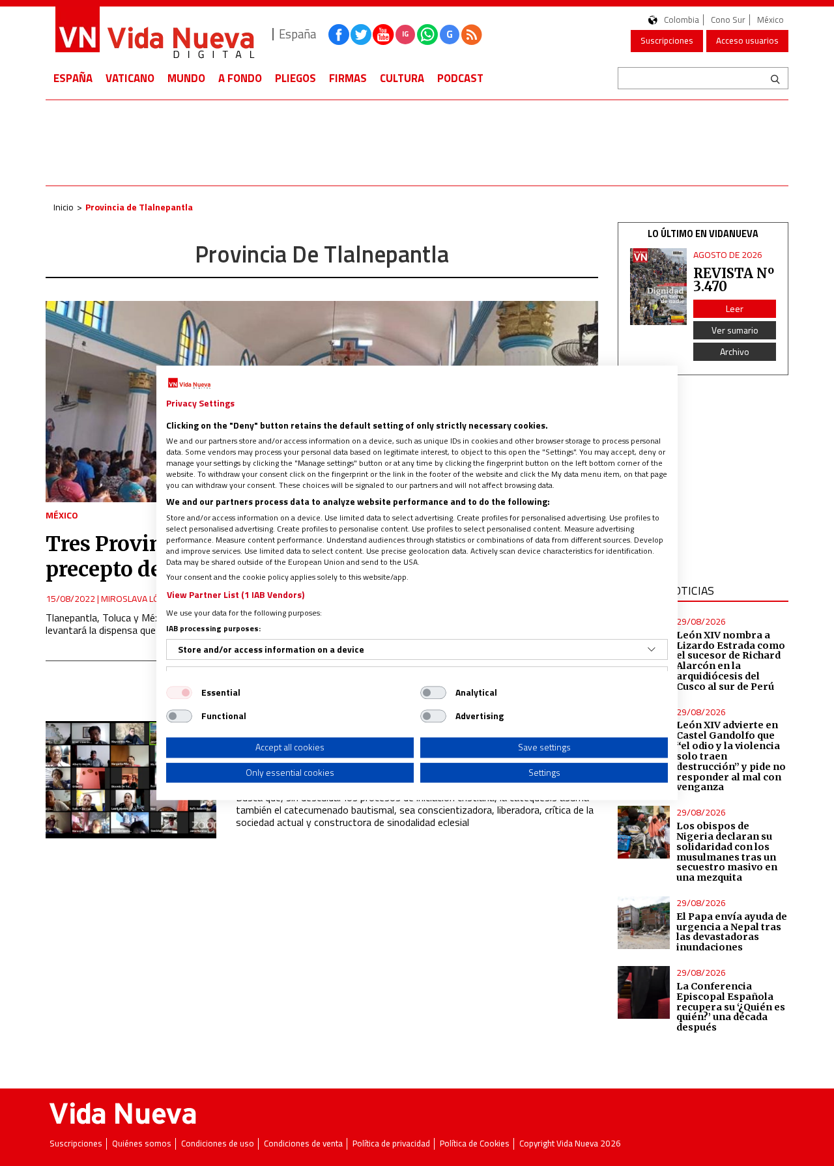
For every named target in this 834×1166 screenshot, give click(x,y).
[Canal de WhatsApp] (427, 34)
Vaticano (130, 78)
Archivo (734, 351)
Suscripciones (666, 40)
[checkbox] (179, 692)
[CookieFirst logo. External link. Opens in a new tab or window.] (189, 384)
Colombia (681, 19)
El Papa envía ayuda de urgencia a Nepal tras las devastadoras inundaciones (731, 932)
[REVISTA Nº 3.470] (658, 287)
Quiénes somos (141, 1143)
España (73, 78)
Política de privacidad (391, 1143)
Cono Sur (728, 19)
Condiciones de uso (217, 1143)
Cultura (402, 78)
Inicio (63, 207)
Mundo (186, 78)
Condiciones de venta (303, 1143)
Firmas (348, 78)
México (770, 19)
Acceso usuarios (747, 40)
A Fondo (240, 78)
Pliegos (295, 78)
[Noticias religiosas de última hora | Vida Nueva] (154, 34)
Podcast (460, 78)
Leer (734, 308)
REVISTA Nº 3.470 (733, 279)
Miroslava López (138, 598)
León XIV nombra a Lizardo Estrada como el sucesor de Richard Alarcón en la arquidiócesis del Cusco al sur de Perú (730, 660)
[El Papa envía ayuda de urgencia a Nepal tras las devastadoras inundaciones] (644, 922)
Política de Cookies (475, 1143)
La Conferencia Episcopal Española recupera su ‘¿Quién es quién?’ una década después (730, 1006)
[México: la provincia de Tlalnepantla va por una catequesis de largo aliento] (131, 779)
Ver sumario (735, 330)
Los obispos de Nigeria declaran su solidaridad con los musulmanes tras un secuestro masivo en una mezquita (726, 851)
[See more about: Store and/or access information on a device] (651, 649)
